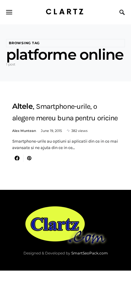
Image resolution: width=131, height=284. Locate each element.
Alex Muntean (24, 131)
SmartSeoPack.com (89, 253)
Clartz (65, 12)
